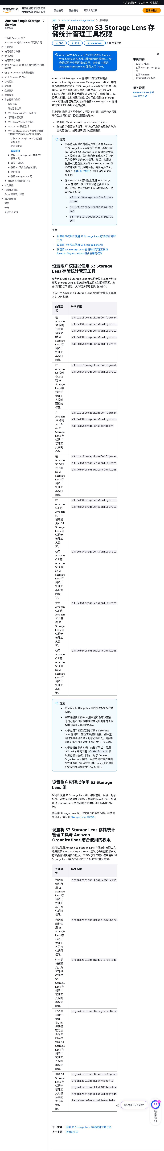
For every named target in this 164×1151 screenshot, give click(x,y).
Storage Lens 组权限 (82, 817)
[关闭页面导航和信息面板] (158, 54)
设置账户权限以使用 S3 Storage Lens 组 (80, 244)
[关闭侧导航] (43, 20)
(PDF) (100, 66)
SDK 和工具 (138, 96)
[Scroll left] (52, 10)
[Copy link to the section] (49, 266)
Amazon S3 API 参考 (143, 92)
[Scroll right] (100, 10)
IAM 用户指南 (82, 171)
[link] (103, 20)
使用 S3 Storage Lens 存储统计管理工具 (89, 1127)
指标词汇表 (72, 1131)
